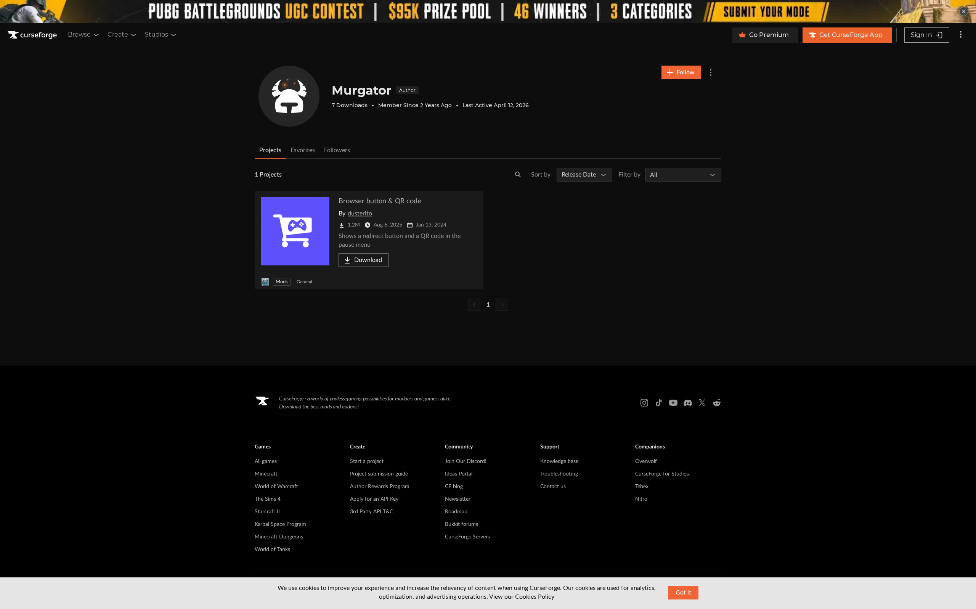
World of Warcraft (276, 486)
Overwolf (646, 461)
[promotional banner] (488, 11)
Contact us (553, 486)
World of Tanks (272, 549)
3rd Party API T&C (371, 511)
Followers (337, 150)
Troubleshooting (559, 474)
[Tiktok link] (658, 402)
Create (118, 34)
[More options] (960, 35)
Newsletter (457, 499)
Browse (79, 34)
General (304, 282)
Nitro (641, 499)
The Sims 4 (268, 499)
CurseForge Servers (467, 537)
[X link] (702, 402)
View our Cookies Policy (521, 597)
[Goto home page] (33, 35)
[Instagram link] (644, 402)
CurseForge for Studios (662, 474)
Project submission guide (379, 474)
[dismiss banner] (963, 11)
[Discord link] (687, 402)
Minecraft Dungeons (279, 537)
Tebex (642, 486)
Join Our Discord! (465, 461)
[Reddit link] (716, 402)
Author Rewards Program (379, 486)
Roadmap (456, 511)
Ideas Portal (458, 474)
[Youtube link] (673, 402)
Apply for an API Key (374, 499)
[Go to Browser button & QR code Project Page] (369, 240)
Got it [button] (683, 593)
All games (266, 461)
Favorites (303, 150)
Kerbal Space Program (280, 524)
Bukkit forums (461, 524)
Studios (156, 34)
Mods (282, 282)
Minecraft (266, 474)
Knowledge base (559, 461)
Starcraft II (267, 511)
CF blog (454, 486)
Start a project (367, 461)
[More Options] (711, 72)
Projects (270, 150)
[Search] (518, 175)
